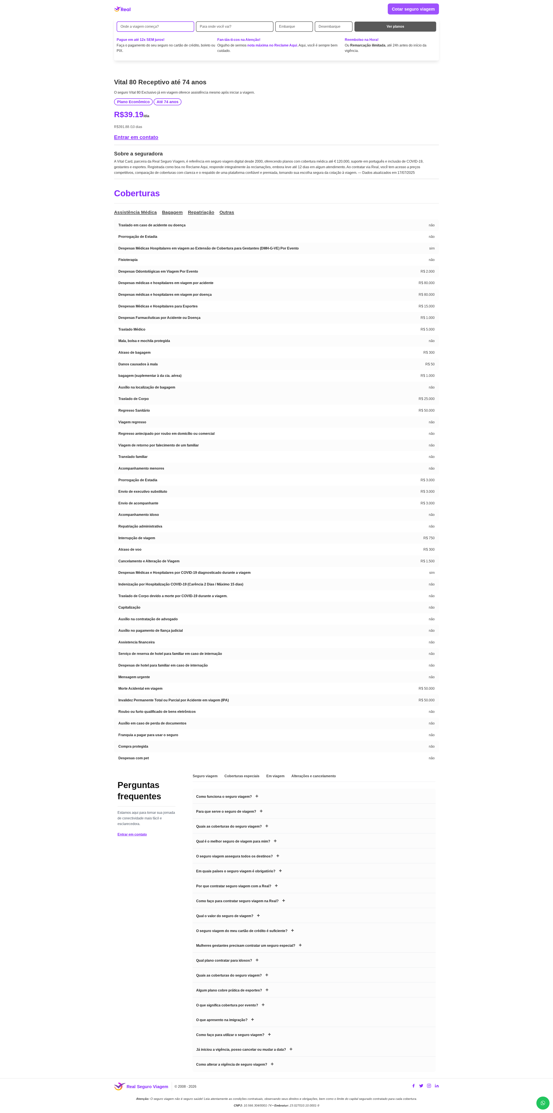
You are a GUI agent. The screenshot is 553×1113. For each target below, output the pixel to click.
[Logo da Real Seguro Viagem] (122, 9)
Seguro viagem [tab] (205, 776)
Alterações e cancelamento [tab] (313, 776)
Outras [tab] (226, 212)
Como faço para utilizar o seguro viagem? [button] (230, 1035)
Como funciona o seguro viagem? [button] (224, 796)
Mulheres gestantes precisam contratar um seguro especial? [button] (245, 945)
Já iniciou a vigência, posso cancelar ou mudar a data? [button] (241, 1049)
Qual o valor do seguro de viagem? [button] (224, 916)
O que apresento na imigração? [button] (222, 1020)
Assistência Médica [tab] (135, 212)
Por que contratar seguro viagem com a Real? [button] (233, 886)
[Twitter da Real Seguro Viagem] (421, 1087)
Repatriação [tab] (201, 212)
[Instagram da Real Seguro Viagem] (429, 1087)
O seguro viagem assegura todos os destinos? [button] (234, 856)
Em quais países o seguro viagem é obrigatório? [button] (235, 871)
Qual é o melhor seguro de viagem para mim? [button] (233, 841)
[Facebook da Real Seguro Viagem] (413, 1087)
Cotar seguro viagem (413, 9)
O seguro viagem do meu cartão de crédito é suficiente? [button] (242, 931)
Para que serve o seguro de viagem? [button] (226, 811)
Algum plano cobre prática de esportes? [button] (229, 990)
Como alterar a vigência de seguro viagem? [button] (231, 1064)
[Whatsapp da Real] (543, 1103)
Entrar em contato (136, 137)
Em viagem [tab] (275, 776)
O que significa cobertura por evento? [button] (227, 1005)
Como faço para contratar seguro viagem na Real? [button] (237, 901)
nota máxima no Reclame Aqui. (272, 45)
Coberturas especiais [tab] (241, 776)
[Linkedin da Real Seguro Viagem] (437, 1087)
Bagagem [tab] (172, 212)
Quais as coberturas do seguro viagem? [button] (229, 826)
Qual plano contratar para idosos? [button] (224, 960)
